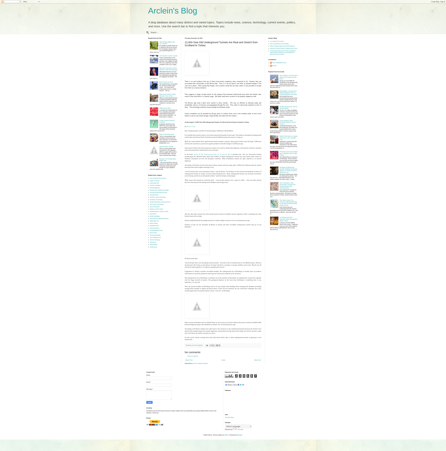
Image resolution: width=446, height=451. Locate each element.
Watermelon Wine (165, 108)
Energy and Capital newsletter (159, 190)
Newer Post (189, 360)
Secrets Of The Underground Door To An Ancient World (212, 154)
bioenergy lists (154, 183)
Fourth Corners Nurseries (158, 197)
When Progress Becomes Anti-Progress (282, 46)
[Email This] (210, 345)
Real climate (154, 223)
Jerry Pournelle (154, 207)
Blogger (239, 435)
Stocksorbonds (154, 228)
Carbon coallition (155, 185)
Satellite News (154, 225)
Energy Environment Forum (158, 192)
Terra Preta (153, 233)
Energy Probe (154, 195)
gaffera (226, 435)
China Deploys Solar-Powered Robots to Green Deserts (288, 122)
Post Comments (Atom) (200, 363)
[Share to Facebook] (217, 345)
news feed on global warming (159, 218)
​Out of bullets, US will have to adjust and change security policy (289, 77)
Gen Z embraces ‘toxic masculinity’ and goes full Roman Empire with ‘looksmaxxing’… (287, 185)
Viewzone (153, 242)
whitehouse (153, 247)
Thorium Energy (155, 240)
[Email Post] (206, 345)
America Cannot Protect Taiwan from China (283, 48)
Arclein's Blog (172, 10)
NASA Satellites (155, 216)
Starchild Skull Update (166, 146)
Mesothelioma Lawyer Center (159, 211)
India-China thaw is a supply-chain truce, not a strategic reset (289, 137)
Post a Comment (193, 356)
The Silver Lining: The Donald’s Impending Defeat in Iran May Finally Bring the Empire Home (288, 202)
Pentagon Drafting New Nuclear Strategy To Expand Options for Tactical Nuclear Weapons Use (288, 170)
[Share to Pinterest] (219, 345)
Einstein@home (155, 188)
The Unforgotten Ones (279, 62)
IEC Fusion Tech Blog (156, 204)
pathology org (154, 221)
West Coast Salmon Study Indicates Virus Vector (167, 95)
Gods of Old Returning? (166, 134)
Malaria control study (156, 209)
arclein (274, 66)
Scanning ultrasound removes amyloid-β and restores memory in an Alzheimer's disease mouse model (283, 52)
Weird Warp (153, 244)
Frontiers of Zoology (156, 199)
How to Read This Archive (158, 178)
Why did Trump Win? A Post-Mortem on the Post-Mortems (168, 69)
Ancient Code (191, 126)
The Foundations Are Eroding (279, 44)
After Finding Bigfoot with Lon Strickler (167, 42)
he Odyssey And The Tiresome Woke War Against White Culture (288, 219)
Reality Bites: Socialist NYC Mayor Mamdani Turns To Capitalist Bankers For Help (288, 92)
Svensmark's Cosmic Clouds (168, 56)
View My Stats (229, 417)
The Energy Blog (155, 235)
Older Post (257, 360)
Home (223, 360)
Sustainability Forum (156, 230)
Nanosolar (153, 214)
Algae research (154, 181)
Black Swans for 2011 (166, 82)
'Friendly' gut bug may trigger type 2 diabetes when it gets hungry (289, 153)
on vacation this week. (277, 41)
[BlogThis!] (213, 345)
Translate (240, 429)
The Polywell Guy (155, 237)
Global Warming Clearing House (160, 202)
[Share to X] (215, 345)
